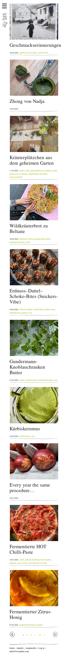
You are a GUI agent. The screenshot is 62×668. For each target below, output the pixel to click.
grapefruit (24, 624)
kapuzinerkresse (37, 170)
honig (31, 624)
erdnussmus (49, 309)
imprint (20, 647)
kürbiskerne (25, 436)
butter (22, 170)
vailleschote (43, 52)
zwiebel (43, 562)
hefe (48, 238)
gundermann (39, 238)
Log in (41, 647)
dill (27, 170)
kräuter (48, 170)
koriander (46, 559)
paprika (13, 562)
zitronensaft (34, 562)
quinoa (24, 312)
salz (30, 312)
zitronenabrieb (16, 176)
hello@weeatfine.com (19, 651)
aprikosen (24, 52)
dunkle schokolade (35, 309)
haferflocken (15, 312)
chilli (22, 559)
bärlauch (23, 238)
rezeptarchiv (31, 647)
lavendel (33, 52)
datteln (23, 309)
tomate (25, 562)
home (12, 647)
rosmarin (23, 173)
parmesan (14, 173)
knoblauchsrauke (17, 242)
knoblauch (36, 559)
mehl (54, 170)
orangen (39, 624)
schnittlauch (33, 173)
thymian (43, 173)
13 (40, 634)
